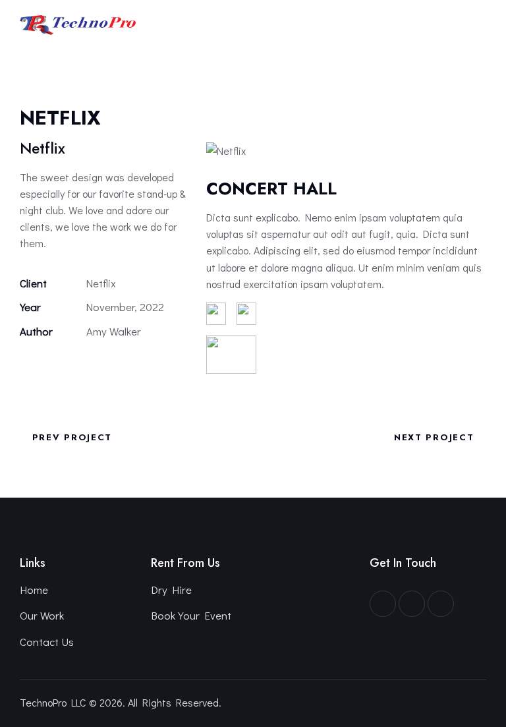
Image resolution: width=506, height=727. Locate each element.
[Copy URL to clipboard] (118, 367)
